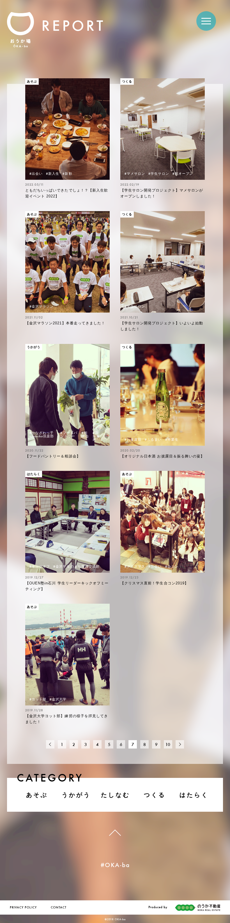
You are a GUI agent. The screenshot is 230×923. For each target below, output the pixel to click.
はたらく (194, 795)
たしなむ (115, 795)
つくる (155, 795)
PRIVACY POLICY (23, 907)
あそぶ (37, 795)
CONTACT (58, 907)
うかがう (76, 795)
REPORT (73, 27)
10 (168, 745)
